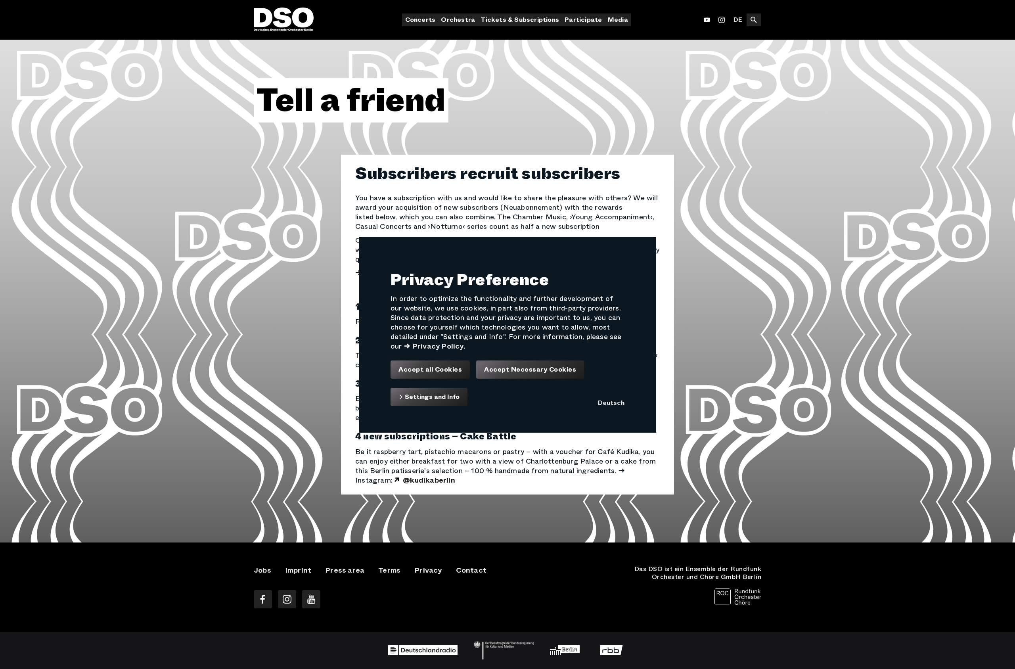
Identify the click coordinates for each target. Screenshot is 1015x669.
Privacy (428, 570)
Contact (471, 570)
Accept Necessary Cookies (530, 369)
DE (737, 19)
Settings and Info (431, 397)
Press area (344, 570)
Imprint (298, 570)
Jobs (262, 570)
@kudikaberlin (429, 480)
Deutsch (611, 403)
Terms (389, 570)
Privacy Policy (438, 346)
